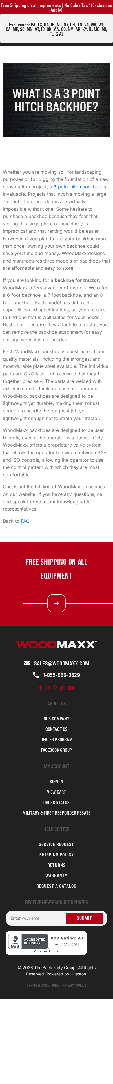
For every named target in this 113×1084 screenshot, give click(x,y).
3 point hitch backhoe (77, 187)
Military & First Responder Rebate (57, 813)
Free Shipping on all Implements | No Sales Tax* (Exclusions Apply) (56, 7)
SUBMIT (84, 918)
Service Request (56, 844)
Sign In (56, 781)
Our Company (56, 719)
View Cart (56, 792)
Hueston (78, 973)
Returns (57, 865)
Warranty (56, 875)
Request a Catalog (56, 886)
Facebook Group (56, 750)
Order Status (56, 802)
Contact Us (56, 729)
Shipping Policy (56, 855)
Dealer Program (56, 739)
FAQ (25, 521)
